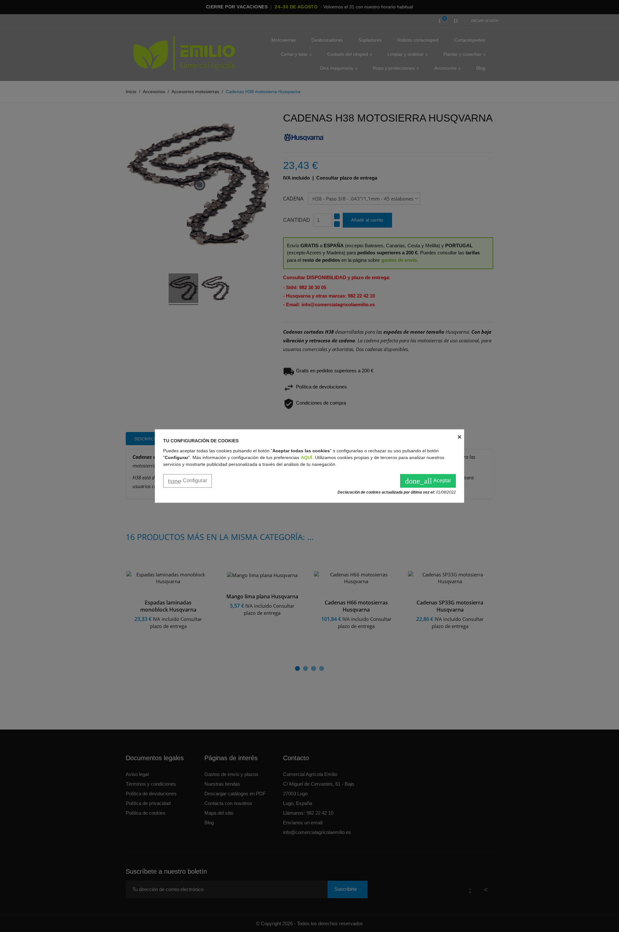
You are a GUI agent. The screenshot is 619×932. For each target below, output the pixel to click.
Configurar (187, 480)
